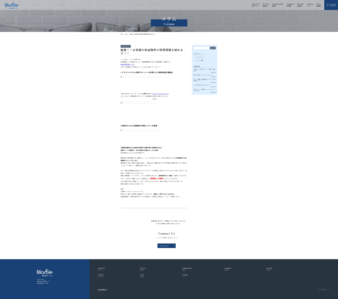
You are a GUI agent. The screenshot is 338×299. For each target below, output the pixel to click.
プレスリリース (199, 57)
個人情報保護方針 (102, 289)
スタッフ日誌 (199, 60)
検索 (212, 48)
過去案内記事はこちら (128, 64)
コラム (126, 34)
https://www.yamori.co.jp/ (160, 94)
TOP (122, 34)
